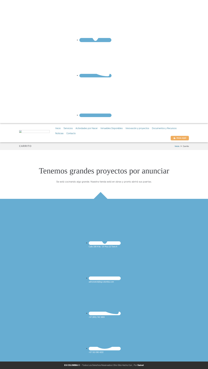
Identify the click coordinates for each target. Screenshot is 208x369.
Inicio (177, 146)
